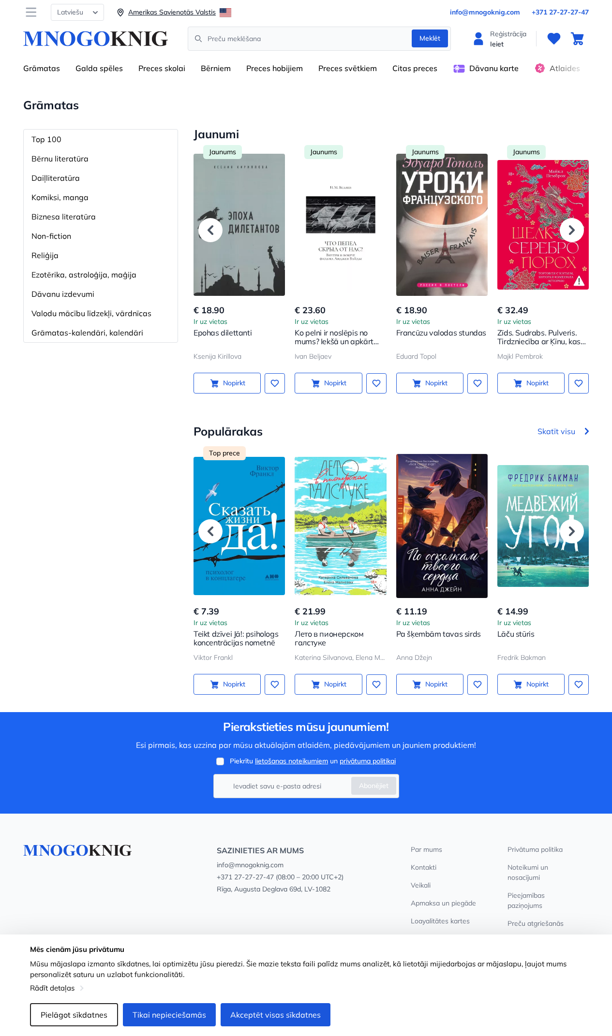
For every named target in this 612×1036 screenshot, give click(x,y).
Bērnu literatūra (60, 158)
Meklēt (429, 38)
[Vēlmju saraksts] (554, 38)
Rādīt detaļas (52, 987)
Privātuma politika (535, 849)
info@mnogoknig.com (485, 12)
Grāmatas (41, 68)
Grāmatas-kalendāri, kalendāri (87, 332)
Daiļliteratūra (55, 178)
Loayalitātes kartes (440, 921)
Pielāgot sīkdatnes (74, 1015)
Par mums (426, 849)
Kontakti (423, 867)
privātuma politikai (368, 761)
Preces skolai (161, 68)
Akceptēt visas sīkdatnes (275, 1015)
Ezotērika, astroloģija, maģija (83, 274)
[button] (210, 230)
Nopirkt (234, 383)
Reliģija (45, 255)
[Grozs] (577, 38)
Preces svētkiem (347, 68)
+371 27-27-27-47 (560, 12)
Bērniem (216, 68)
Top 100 (46, 139)
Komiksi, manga (60, 197)
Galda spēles (99, 68)
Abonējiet (373, 785)
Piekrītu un (313, 761)
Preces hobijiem (274, 68)
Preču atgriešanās (536, 923)
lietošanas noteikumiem (291, 761)
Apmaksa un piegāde (443, 903)
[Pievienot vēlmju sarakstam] (275, 383)
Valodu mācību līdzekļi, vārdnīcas (91, 313)
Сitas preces (414, 68)
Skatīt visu (556, 431)
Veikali (421, 885)
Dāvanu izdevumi (62, 294)
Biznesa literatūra (63, 216)
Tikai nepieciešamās (169, 1015)
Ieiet (497, 44)
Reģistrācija (508, 33)
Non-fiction (51, 236)
